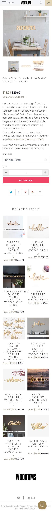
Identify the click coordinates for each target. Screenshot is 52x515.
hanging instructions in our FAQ (25, 139)
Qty (5, 167)
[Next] (46, 33)
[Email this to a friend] (40, 192)
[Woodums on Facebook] (23, 498)
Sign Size (7, 154)
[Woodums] (26, 3)
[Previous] (5, 33)
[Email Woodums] (33, 498)
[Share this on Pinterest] (26, 192)
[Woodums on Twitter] (19, 498)
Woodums (11, 506)
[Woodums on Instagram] (28, 498)
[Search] (42, 3)
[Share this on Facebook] (18, 192)
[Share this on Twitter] (11, 192)
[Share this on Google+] (33, 192)
